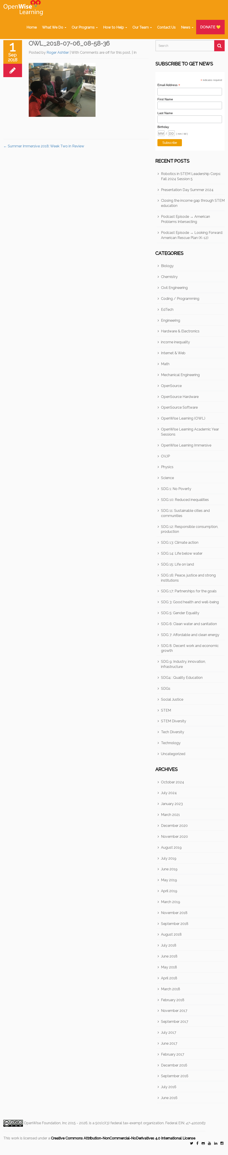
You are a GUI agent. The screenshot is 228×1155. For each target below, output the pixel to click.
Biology (167, 266)
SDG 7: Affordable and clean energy (190, 635)
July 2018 (168, 945)
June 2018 (169, 956)
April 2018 (169, 978)
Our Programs (84, 27)
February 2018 (172, 1000)
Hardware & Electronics (180, 331)
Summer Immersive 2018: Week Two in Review (43, 146)
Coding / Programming (180, 298)
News (186, 27)
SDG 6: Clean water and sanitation (189, 624)
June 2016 (169, 1098)
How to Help (114, 27)
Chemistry (169, 277)
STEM (166, 710)
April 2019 (169, 891)
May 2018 (169, 967)
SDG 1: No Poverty (176, 489)
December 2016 (174, 1065)
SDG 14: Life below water (181, 553)
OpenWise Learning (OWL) (183, 418)
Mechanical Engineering (180, 375)
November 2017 (174, 1011)
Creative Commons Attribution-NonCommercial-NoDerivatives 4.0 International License (123, 1138)
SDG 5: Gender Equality (180, 613)
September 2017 (174, 1021)
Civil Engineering (174, 288)
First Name (165, 99)
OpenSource (171, 386)
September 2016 (174, 1076)
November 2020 (174, 836)
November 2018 (174, 913)
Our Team (141, 27)
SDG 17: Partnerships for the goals (189, 591)
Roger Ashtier (58, 52)
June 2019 (169, 869)
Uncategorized (173, 754)
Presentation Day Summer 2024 (187, 190)
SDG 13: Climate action (179, 542)
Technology (171, 743)
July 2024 (169, 793)
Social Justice (172, 699)
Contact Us (166, 27)
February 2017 (172, 1054)
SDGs (165, 688)
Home (31, 27)
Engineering (170, 320)
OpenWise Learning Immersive (186, 445)
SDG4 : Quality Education (182, 677)
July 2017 (168, 1032)
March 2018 (170, 989)
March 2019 (170, 902)
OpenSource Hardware (180, 397)
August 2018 (171, 934)
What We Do (53, 27)
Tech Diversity (172, 732)
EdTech (167, 309)
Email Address (168, 85)
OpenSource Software (179, 407)
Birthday (163, 127)
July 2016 (168, 1087)
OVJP (165, 456)
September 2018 (174, 924)
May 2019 (169, 880)
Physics (167, 467)
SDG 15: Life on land (177, 564)
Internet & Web (173, 353)
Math (165, 364)
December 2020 (174, 826)
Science (167, 478)
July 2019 (168, 858)
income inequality (175, 342)
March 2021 (170, 815)
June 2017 (169, 1043)
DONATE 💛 (210, 27)
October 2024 (172, 782)
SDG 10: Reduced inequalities (185, 500)
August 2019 (171, 847)
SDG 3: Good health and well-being (190, 602)
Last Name (165, 113)
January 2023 (172, 804)
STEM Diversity (173, 721)
